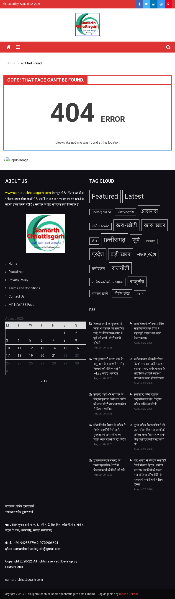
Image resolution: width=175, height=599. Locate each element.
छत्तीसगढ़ (115, 240)
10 (8, 348)
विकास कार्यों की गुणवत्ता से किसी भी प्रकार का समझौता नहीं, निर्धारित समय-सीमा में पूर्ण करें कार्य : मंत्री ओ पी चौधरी (108, 333)
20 (42, 355)
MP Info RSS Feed (21, 304)
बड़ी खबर (120, 254)
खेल (94, 241)
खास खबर (154, 225)
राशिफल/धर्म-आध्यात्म (107, 282)
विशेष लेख (122, 293)
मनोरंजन (98, 268)
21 (54, 355)
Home (13, 263)
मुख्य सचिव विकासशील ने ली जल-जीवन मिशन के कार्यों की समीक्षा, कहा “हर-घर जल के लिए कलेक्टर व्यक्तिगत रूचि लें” (149, 434)
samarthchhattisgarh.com (24, 579)
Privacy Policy (18, 280)
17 (8, 355)
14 (54, 348)
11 (19, 348)
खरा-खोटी (126, 225)
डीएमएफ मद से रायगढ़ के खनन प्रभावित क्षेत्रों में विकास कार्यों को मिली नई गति (109, 465)
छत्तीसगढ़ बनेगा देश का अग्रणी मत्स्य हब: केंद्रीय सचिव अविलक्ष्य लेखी (148, 399)
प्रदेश (98, 254)
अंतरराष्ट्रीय (126, 212)
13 (42, 348)
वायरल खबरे (100, 294)
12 (31, 348)
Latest (134, 196)
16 (77, 348)
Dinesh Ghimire (129, 594)
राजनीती (120, 268)
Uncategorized (101, 212)
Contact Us (16, 296)
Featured (105, 196)
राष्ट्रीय (137, 281)
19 (31, 355)
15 (65, 348)
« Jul (44, 381)
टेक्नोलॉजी (150, 241)
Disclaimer (16, 272)
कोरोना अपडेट (100, 226)
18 (19, 355)
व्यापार (140, 294)
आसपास (149, 211)
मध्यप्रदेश (146, 254)
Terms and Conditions (24, 288)
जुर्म (135, 240)
